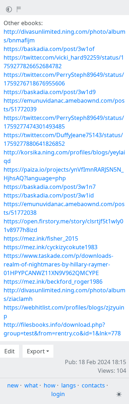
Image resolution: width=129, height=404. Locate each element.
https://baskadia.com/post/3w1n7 (50, 187)
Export (36, 351)
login (58, 394)
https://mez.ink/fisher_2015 (41, 238)
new (13, 385)
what (31, 385)
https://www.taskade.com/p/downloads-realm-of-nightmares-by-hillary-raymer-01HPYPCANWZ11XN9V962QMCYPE (58, 264)
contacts (93, 385)
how (50, 385)
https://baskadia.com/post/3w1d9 (50, 92)
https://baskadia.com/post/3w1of (49, 49)
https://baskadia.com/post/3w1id (49, 195)
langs (68, 385)
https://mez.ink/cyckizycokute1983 (50, 247)
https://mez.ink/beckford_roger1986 (53, 281)
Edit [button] (9, 351)
